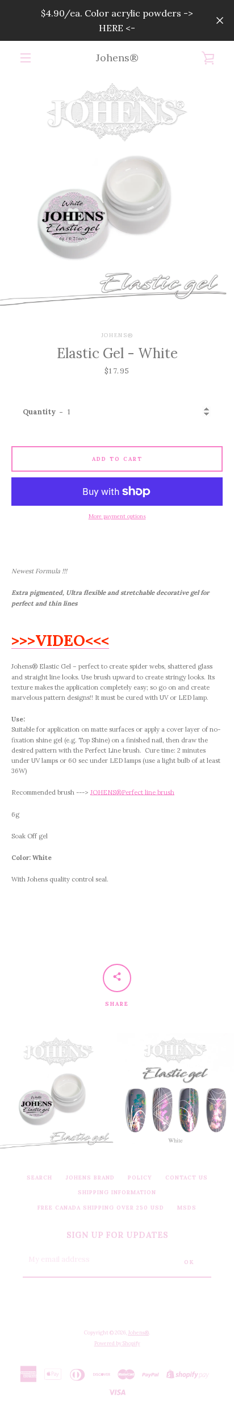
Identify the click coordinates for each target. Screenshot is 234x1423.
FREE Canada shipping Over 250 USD (100, 1207)
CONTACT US (186, 1177)
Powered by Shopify (117, 1343)
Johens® (117, 58)
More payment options (117, 516)
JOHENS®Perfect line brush (132, 792)
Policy (140, 1177)
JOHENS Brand (90, 1177)
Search (39, 1177)
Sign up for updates (117, 1235)
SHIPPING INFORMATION (117, 1192)
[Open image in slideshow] (117, 192)
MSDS (187, 1207)
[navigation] (25, 58)
